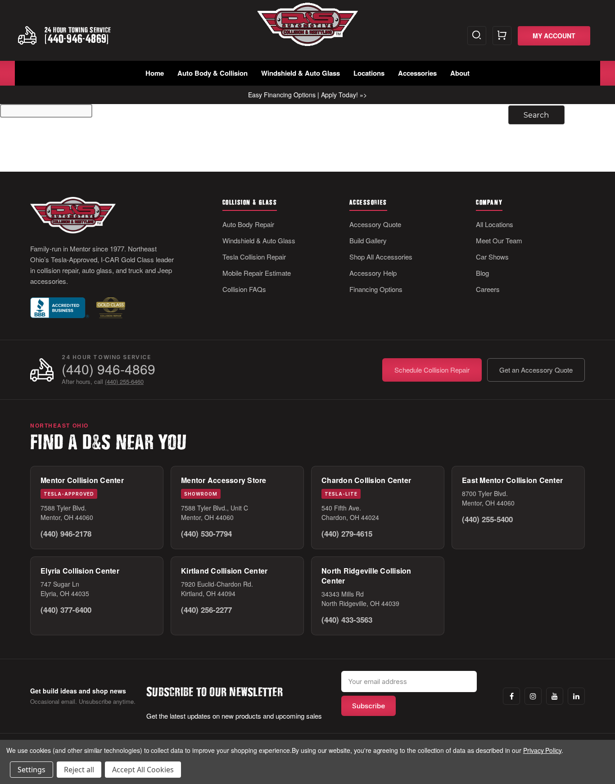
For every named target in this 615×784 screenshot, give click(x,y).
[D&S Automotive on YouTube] (554, 696)
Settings (31, 770)
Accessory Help (373, 273)
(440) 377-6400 (66, 609)
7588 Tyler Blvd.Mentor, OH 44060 (67, 512)
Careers (488, 289)
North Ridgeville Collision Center (366, 575)
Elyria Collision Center (80, 570)
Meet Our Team (499, 240)
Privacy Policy (542, 750)
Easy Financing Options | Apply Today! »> (307, 94)
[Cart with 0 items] (502, 35)
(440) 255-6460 (124, 381)
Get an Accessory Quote (536, 369)
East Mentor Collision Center (512, 480)
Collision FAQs (244, 289)
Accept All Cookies (143, 770)
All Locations (494, 224)
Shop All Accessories (380, 256)
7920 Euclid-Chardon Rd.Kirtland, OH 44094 (217, 588)
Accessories (417, 73)
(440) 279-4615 (346, 533)
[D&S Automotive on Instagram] (533, 696)
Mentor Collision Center (82, 480)
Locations (368, 73)
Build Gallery (368, 240)
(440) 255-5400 (487, 519)
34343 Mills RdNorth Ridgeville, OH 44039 (360, 598)
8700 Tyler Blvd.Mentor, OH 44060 (488, 498)
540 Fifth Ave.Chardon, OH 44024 (350, 512)
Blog (482, 273)
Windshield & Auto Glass (300, 73)
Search (476, 35)
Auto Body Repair (248, 224)
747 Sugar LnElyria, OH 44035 (65, 588)
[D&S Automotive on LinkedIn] (576, 696)
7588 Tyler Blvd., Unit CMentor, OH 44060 (214, 512)
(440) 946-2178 (66, 533)
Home (154, 73)
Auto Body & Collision (212, 73)
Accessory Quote (375, 224)
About (460, 73)
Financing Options (375, 289)
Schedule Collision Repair (432, 369)
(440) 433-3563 (346, 619)
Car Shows (492, 256)
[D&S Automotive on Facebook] (511, 696)
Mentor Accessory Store (224, 480)
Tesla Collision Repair (254, 256)
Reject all (79, 770)
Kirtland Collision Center (224, 570)
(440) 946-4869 (108, 368)
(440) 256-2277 (206, 609)
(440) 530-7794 (206, 533)
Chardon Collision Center (366, 480)
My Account (554, 35)
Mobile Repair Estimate (256, 273)
